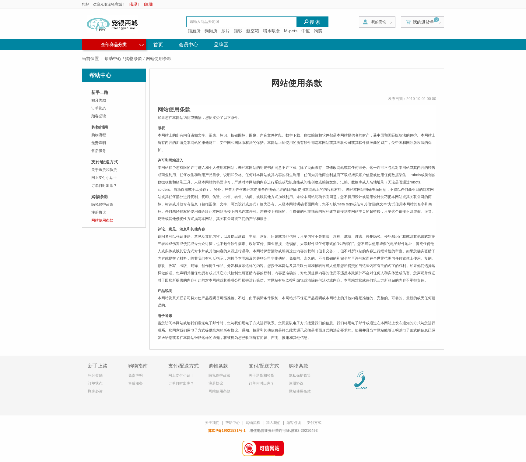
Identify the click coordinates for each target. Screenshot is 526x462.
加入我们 (273, 423)
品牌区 (221, 44)
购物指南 (99, 127)
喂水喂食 (271, 30)
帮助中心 (112, 58)
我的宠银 (378, 22)
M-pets (290, 30)
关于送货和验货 (104, 170)
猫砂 (238, 30)
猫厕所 (194, 30)
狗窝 (318, 30)
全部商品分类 (122, 44)
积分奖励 (98, 100)
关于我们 (212, 423)
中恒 (305, 30)
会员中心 (188, 44)
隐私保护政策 (102, 204)
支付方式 (314, 423)
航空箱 (252, 30)
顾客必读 (98, 116)
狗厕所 (211, 30)
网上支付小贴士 (104, 178)
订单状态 (98, 108)
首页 (158, 44)
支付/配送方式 (104, 161)
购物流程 (98, 135)
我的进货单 (423, 22)
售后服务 (98, 151)
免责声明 (98, 143)
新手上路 (99, 92)
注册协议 (98, 212)
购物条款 (133, 58)
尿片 (225, 30)
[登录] (134, 4)
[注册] (148, 4)
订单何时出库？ (104, 185)
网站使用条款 (102, 220)
